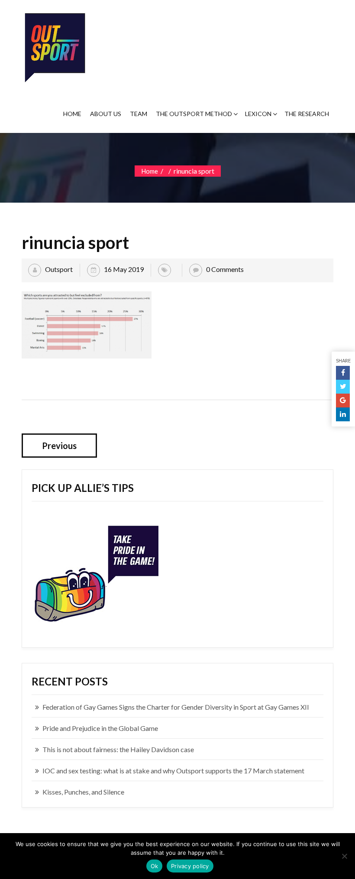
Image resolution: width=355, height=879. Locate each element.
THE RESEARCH (306, 113)
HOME (72, 113)
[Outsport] (54, 45)
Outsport (59, 269)
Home (149, 171)
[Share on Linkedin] (343, 414)
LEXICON (258, 113)
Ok (154, 866)
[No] (344, 856)
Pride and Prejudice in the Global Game (100, 728)
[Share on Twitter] (343, 387)
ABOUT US (105, 113)
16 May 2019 (124, 269)
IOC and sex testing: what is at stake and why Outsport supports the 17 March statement (173, 770)
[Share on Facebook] (343, 373)
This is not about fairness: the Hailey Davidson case (118, 749)
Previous (59, 445)
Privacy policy (190, 866)
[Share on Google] (343, 400)
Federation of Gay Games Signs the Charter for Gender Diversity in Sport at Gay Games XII (175, 707)
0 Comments (225, 269)
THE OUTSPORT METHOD (194, 113)
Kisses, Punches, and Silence (83, 792)
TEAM (138, 113)
